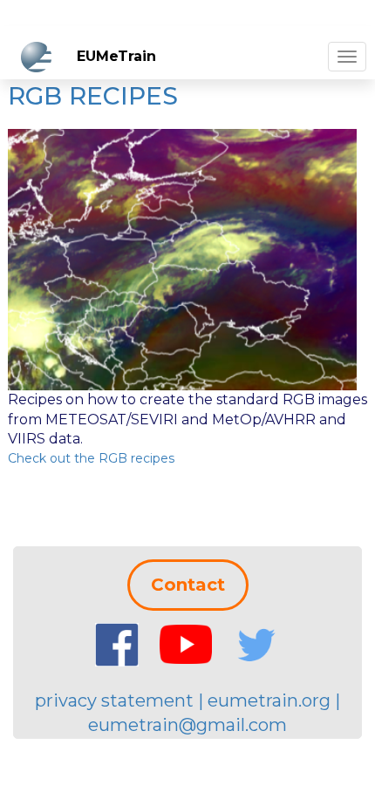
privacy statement (114, 700)
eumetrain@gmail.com (187, 724)
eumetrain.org (269, 700)
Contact (188, 584)
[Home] (36, 57)
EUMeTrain (116, 56)
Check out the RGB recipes (91, 458)
